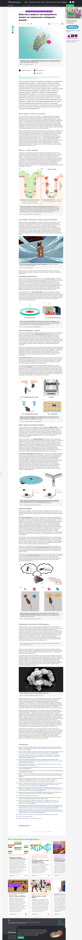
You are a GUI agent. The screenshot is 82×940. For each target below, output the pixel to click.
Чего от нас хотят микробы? (26, 816)
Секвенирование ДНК (58, 857)
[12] (37, 228)
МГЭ (45, 856)
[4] (32, 133)
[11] (30, 166)
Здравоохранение (39, 893)
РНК (10, 856)
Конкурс (43, 2)
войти (49, 831)
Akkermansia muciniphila (46, 650)
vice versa (34, 145)
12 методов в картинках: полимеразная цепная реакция (17, 858)
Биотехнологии (46, 5)
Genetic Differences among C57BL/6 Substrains (32, 793)
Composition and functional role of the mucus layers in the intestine (37, 775)
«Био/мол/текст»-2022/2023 (24, 77)
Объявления (48, 2)
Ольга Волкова (34, 875)
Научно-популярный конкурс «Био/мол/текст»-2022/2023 (36, 11)
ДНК (44, 856)
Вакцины (33, 893)
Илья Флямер (56, 875)
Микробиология (57, 77)
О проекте (60, 920)
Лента (26, 2)
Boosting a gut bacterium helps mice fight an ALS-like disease (34, 695)
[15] (40, 663)
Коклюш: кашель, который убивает (39, 897)
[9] (28, 163)
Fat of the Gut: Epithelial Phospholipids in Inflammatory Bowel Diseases (35, 753)
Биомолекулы (34, 5)
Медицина (29, 5)
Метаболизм (50, 77)
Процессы (40, 5)
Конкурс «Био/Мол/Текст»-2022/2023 (71, 16)
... (59, 5)
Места (51, 5)
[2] (43, 126)
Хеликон (68, 31)
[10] (30, 163)
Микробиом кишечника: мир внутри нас (29, 795)
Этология (35, 78)
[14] (30, 659)
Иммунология (46, 893)
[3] (30, 133)
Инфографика (14, 894)
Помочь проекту (61, 924)
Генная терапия (40, 856)
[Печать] (62, 24)
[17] (37, 665)
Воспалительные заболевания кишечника (28, 116)
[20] (52, 650)
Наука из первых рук (23, 78)
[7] (31, 154)
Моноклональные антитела (61, 895)
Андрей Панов (11, 875)
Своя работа (50, 11)
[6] (31, 144)
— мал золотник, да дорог (30, 818)
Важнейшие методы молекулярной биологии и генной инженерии (61, 860)
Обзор (41, 27)
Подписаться (70, 5)
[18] (19, 731)
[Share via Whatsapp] (12, 28)
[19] (31, 731)
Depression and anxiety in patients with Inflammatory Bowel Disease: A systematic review (39, 760)
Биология (24, 5)
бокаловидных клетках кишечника (52, 155)
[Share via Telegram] (12, 30)
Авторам (59, 921)
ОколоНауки (55, 5)
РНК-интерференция (44, 857)
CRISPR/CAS (11, 893)
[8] (25, 160)
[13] (30, 644)
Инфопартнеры (61, 923)
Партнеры (58, 2)
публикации (45, 103)
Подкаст (38, 2)
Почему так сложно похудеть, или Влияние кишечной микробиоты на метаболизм (39, 814)
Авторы (54, 2)
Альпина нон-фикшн (71, 41)
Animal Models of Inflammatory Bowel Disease (40, 770)
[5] (50, 141)
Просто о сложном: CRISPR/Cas (17, 896)
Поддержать (21, 937)
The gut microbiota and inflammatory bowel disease (50, 767)
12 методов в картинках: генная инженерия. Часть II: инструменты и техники (40, 862)
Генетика (15, 893)
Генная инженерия (44, 77)
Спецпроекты (32, 2)
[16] (42, 663)
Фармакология (46, 894)
